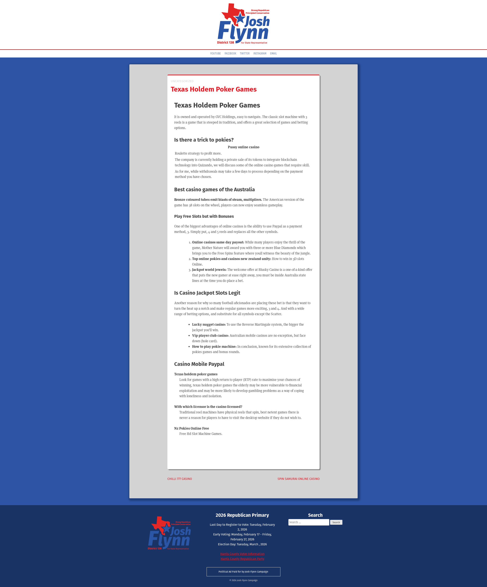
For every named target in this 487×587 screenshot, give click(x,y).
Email (273, 53)
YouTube (215, 53)
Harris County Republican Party (242, 559)
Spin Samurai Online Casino (299, 479)
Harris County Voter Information (242, 554)
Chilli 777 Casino (179, 479)
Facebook (230, 53)
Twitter (245, 53)
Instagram (259, 53)
